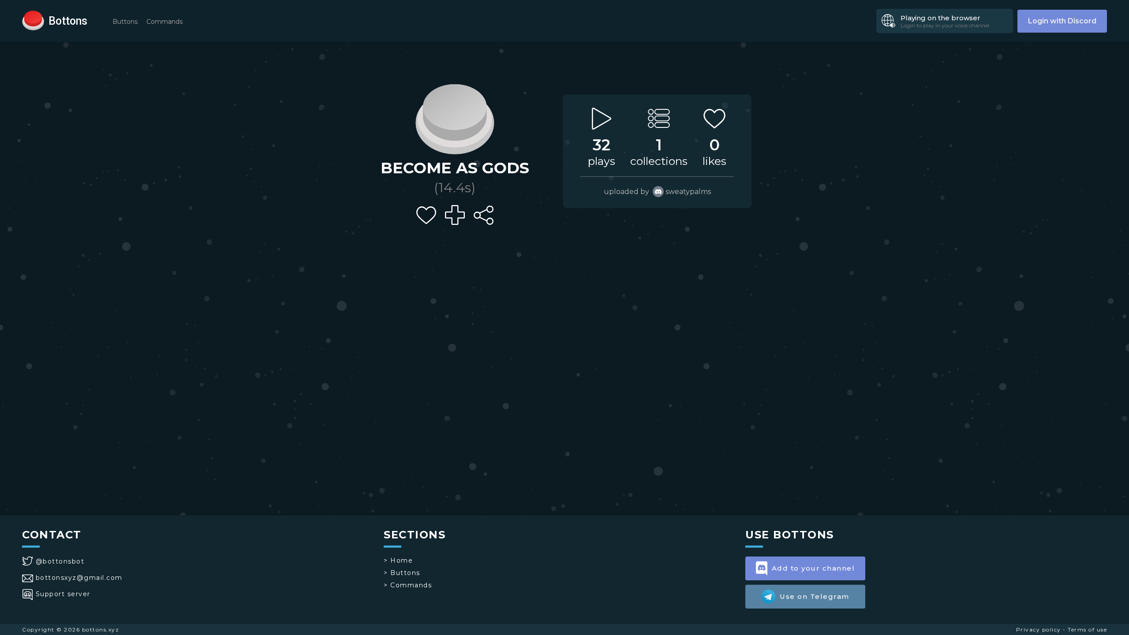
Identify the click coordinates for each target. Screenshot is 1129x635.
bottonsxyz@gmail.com (79, 578)
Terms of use (1087, 629)
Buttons (125, 22)
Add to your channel (813, 568)
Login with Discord (1062, 21)
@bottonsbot (60, 561)
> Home (398, 560)
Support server (63, 594)
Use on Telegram (814, 596)
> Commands (408, 585)
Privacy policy (1038, 629)
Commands (164, 22)
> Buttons (402, 573)
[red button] (33, 20)
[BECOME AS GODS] (454, 117)
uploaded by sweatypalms (657, 191)
